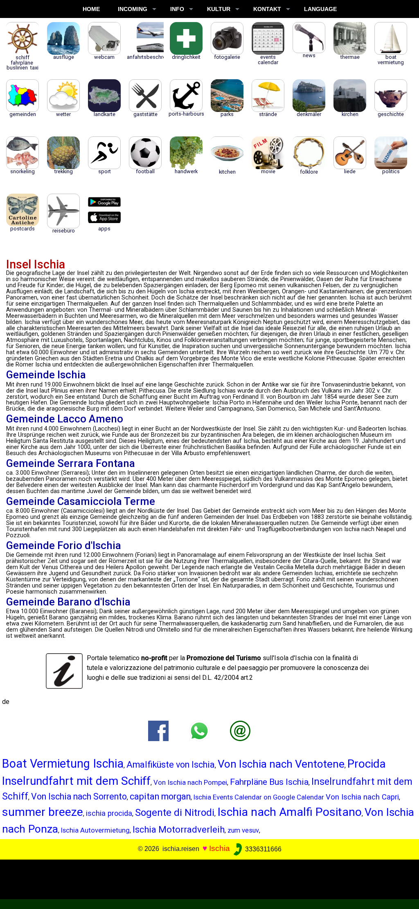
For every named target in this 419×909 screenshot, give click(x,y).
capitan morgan (160, 796)
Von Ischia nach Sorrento (79, 796)
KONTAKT (267, 9)
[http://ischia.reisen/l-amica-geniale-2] (240, 730)
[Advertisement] (205, 878)
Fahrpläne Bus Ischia (269, 782)
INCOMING (132, 9)
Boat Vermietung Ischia (63, 764)
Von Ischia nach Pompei (190, 782)
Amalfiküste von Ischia (170, 764)
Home (91, 9)
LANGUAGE (320, 9)
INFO (177, 9)
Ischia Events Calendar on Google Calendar (259, 797)
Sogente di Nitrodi (174, 812)
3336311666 (262, 849)
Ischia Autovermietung (95, 830)
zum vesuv (243, 830)
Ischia (219, 848)
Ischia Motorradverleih (179, 829)
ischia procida (109, 813)
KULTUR (218, 9)
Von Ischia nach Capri (362, 797)
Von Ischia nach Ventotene (281, 764)
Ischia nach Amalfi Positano (289, 812)
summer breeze (42, 812)
